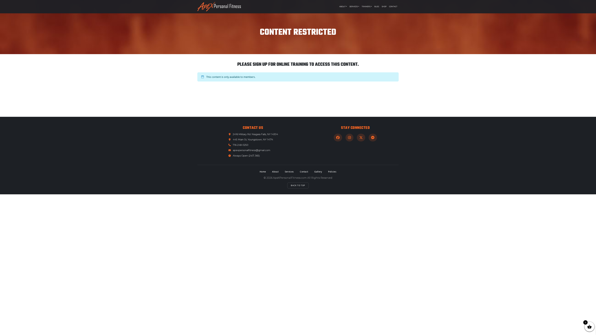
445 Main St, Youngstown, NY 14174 (253, 139)
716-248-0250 (240, 144)
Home (263, 171)
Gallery (318, 171)
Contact (393, 6)
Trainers (366, 6)
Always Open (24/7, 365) (246, 155)
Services (353, 6)
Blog (376, 6)
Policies (332, 171)
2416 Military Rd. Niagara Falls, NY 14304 (255, 134)
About (342, 6)
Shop (384, 6)
